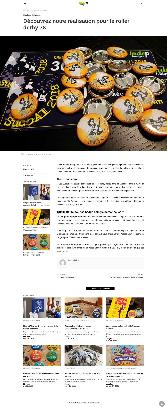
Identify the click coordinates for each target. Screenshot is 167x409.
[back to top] (162, 404)
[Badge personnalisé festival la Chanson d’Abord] (36, 217)
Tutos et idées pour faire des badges (80, 320)
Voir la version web (93, 402)
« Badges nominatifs (66, 277)
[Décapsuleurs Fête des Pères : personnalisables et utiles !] (83, 307)
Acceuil (26, 10)
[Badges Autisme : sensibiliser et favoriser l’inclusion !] (36, 242)
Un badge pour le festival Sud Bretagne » (126, 277)
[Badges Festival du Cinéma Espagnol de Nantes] (83, 355)
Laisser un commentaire (100, 288)
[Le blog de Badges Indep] (83, 3)
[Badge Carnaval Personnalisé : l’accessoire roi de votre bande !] (125, 355)
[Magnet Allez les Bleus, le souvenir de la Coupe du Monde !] (36, 192)
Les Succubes (65, 184)
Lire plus (26, 336)
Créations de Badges (40, 10)
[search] (142, 3)
